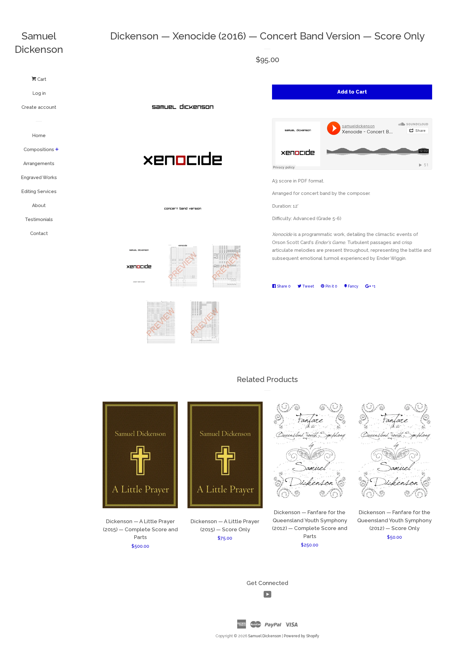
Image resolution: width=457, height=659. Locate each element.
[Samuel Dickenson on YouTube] (267, 596)
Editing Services (39, 191)
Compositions (39, 149)
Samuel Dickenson (39, 42)
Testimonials (39, 219)
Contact (39, 233)
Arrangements (38, 163)
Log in (39, 93)
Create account (38, 107)
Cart (41, 79)
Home (39, 135)
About (39, 205)
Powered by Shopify (301, 636)
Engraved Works (39, 177)
